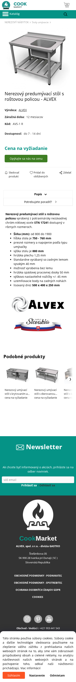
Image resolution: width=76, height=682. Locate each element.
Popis (38, 194)
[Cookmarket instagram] (27, 619)
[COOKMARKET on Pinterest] (38, 619)
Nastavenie (37, 675)
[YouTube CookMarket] (49, 619)
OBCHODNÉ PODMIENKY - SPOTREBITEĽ (38, 582)
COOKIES (38, 597)
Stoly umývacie (40, 22)
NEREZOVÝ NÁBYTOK (17, 22)
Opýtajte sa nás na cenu (26, 158)
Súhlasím (13, 675)
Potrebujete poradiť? (38, 202)
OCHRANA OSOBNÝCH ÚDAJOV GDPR (38, 590)
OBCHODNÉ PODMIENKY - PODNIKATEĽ (38, 575)
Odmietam (57, 675)
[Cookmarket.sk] (13, 4)
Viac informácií (30, 668)
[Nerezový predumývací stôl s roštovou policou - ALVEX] (38, 58)
